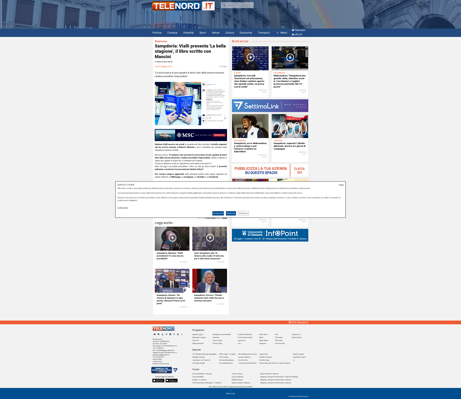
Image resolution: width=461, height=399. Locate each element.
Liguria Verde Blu (237, 377)
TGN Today (278, 340)
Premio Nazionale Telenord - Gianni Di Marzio (274, 363)
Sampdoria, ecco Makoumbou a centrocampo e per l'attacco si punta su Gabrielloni (250, 147)
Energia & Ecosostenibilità (222, 334)
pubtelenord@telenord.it (161, 355)
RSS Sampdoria (299, 322)
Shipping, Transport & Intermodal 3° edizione (275, 380)
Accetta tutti (218, 213)
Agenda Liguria (197, 334)
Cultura (229, 32)
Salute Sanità (263, 340)
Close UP (195, 340)
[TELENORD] (163, 329)
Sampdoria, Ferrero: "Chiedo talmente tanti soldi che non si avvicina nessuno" (209, 298)
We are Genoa (296, 337)
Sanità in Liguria (298, 354)
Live (239, 343)
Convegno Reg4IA (198, 363)
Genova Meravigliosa (226, 360)
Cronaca (172, 32)
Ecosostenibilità (198, 377)
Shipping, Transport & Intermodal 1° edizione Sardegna (279, 377)
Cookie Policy (157, 361)
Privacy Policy (157, 359)
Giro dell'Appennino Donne (247, 354)
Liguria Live (242, 340)
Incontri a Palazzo (244, 357)
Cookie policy (122, 208)
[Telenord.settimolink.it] (270, 170)
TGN (276, 334)
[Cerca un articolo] (182, 334)
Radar (261, 337)
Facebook (213, 177)
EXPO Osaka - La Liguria (227, 354)
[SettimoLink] (270, 105)
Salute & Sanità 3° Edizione (241, 383)
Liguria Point (263, 354)
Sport (202, 32)
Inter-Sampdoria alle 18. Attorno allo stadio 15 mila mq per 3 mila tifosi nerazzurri (209, 256)
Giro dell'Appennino (226, 363)
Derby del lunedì (197, 343)
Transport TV (296, 334)
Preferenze (243, 213)
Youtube (200, 177)
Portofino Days (264, 360)
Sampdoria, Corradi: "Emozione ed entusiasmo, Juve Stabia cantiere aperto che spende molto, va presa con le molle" (249, 81)
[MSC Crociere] (191, 135)
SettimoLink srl (303, 396)
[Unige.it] (270, 235)
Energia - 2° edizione (199, 380)
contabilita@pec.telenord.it (165, 350)
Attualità (188, 32)
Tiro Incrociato (280, 343)
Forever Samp (217, 343)
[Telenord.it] (164, 370)
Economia (246, 32)
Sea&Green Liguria (299, 357)
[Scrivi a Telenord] (174, 334)
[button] (281, 32)
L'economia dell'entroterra (247, 363)
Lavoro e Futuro (237, 374)
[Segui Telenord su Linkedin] (170, 334)
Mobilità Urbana (237, 380)
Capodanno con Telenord (201, 360)
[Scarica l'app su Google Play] (171, 380)
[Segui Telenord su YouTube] (155, 334)
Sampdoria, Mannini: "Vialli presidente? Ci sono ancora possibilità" (170, 256)
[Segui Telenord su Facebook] (158, 334)
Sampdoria (161, 41)
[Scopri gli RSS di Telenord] (178, 334)
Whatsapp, (176, 177)
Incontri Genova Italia (245, 337)
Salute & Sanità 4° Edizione (269, 374)
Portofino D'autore (265, 357)
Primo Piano (263, 334)
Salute (215, 32)
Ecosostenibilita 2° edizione (202, 374)
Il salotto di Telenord (245, 334)
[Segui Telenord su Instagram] (166, 334)
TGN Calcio (279, 337)
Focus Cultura (217, 340)
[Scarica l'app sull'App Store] (158, 380)
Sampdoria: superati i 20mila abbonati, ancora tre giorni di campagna (289, 146)
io (293, 360)
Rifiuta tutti (231, 213)
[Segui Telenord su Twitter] (162, 334)
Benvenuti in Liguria (199, 337)
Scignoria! (262, 343)
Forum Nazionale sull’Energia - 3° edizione (206, 383)
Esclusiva (216, 337)
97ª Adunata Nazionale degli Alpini (204, 354)
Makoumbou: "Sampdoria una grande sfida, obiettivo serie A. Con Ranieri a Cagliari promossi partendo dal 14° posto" (290, 81)
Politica (157, 32)
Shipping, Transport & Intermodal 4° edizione (275, 383)
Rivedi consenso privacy (161, 364)
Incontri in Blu (243, 360)
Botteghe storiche (198, 357)
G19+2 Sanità (223, 357)
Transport (264, 32)
